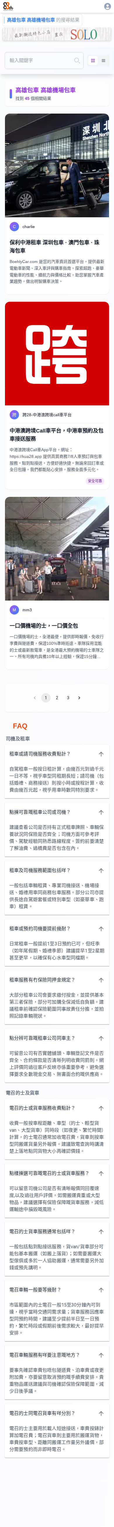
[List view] (103, 60)
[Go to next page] (79, 697)
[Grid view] (93, 60)
